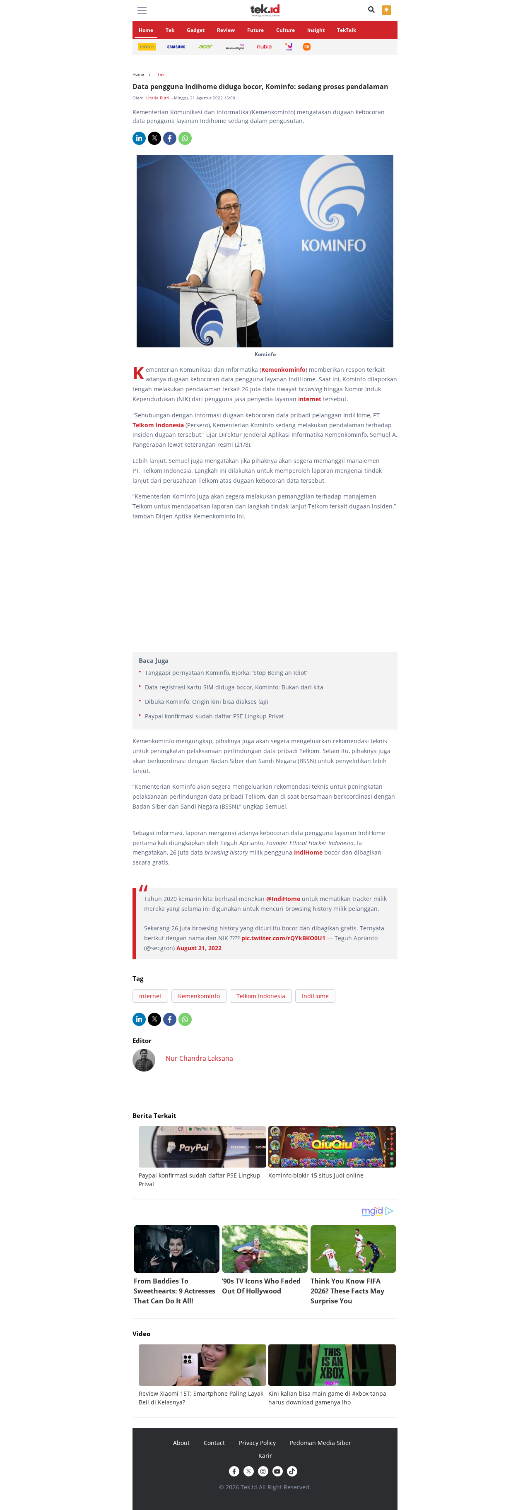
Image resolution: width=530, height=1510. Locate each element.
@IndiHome (283, 899)
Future (255, 30)
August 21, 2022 (199, 948)
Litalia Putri (158, 98)
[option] (203, 1157)
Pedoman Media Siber (320, 1443)
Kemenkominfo (283, 369)
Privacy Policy (257, 1443)
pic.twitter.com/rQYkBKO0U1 (283, 938)
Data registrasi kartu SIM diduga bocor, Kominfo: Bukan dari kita (234, 687)
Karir (265, 1455)
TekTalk (346, 30)
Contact (214, 1443)
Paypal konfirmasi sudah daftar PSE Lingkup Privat (214, 716)
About (181, 1443)
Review (226, 30)
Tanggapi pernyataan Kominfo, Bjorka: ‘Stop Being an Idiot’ (226, 673)
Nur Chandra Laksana (199, 1058)
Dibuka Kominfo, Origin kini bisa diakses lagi (206, 702)
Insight (316, 30)
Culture (285, 30)
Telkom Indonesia (158, 425)
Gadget (196, 30)
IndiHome (308, 852)
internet (309, 399)
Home (146, 30)
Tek (170, 30)
